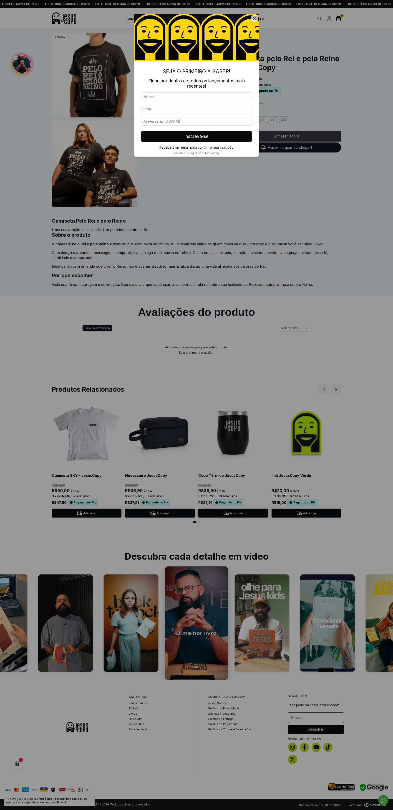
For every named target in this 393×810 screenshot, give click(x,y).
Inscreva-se (196, 136)
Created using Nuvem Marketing (196, 153)
